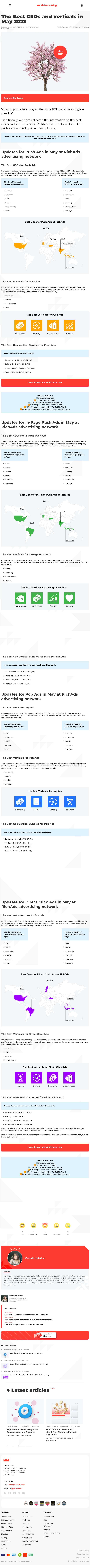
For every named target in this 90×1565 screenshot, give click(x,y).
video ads (28, 1435)
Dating (4, 1548)
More (53, 1388)
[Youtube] (23, 1493)
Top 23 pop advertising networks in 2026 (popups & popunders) (28, 1319)
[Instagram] (9, 1493)
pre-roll (22, 1435)
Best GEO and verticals (29, 136)
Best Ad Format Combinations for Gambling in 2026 (29, 1364)
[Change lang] (82, 5)
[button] (17, 1446)
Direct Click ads (28, 1534)
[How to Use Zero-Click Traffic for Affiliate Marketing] (5, 1376)
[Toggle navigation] (10, 5)
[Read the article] (25, 1411)
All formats (26, 1545)
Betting (4, 1538)
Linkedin (7, 1272)
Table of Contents (13, 98)
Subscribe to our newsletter (47, 1335)
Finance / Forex (7, 1527)
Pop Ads (25, 1524)
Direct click (35, 27)
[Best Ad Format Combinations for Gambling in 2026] (5, 1365)
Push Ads (26, 1520)
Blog (45, 1520)
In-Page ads (27, 1527)
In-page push (5, 28)
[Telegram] (19, 1493)
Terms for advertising (51, 1533)
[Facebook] (5, 1493)
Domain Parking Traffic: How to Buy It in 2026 (26, 1353)
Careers (46, 1537)
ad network (5, 27)
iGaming (4, 1534)
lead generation (51, 1440)
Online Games (6, 1524)
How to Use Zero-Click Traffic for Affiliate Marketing (29, 1375)
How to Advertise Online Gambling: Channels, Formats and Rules (61, 1432)
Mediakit (46, 1530)
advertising (49, 1438)
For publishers (48, 1517)
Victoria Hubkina (63, 27)
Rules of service (83, 1554)
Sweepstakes (6, 1517)
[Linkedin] (14, 1493)
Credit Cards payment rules (78, 1561)
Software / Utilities (8, 1520)
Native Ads (26, 1531)
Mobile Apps (6, 1541)
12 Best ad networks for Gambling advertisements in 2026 (26, 1314)
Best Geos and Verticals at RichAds (20, 27)
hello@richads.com (17, 1485)
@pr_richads (16, 1489)
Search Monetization (30, 1541)
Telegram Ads (27, 1517)
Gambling (70, 1438)
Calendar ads (27, 1538)
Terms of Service (82, 1558)
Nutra (3, 1545)
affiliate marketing (13, 1435)
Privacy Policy (83, 1550)
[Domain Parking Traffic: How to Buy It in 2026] (5, 1355)
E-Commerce (6, 1531)
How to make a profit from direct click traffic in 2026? (24, 1325)
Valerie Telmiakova (6, 1349)
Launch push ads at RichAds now (45, 382)
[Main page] (47, 5)
